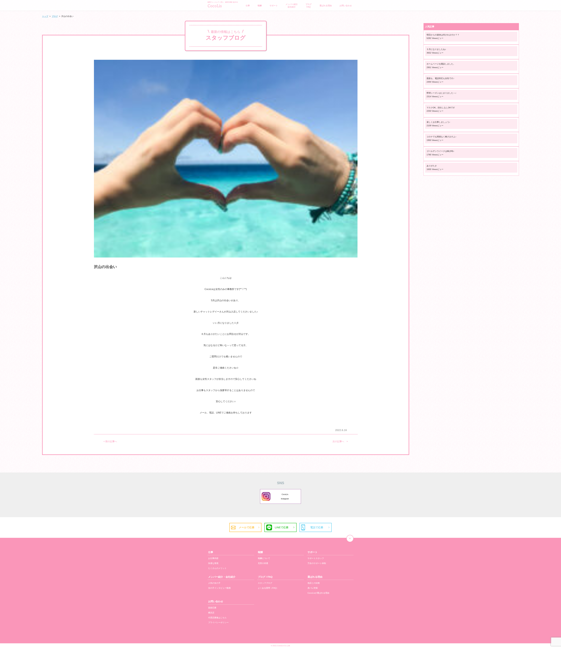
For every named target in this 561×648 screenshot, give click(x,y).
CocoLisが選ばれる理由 (318, 593)
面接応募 (212, 607)
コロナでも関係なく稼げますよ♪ (441, 136)
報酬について (264, 558)
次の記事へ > (340, 441)
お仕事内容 (213, 558)
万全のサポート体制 (317, 563)
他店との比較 (314, 583)
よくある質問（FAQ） (268, 588)
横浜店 (211, 612)
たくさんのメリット (217, 568)
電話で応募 (316, 527)
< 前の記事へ (110, 441)
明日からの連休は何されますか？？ (443, 35)
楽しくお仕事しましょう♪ (438, 122)
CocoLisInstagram (285, 496)
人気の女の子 (214, 583)
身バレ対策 (313, 588)
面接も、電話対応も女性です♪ (440, 78)
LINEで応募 (282, 527)
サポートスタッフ (316, 558)
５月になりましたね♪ (436, 49)
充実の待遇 (263, 563)
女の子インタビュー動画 (219, 588)
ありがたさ (432, 166)
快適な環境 (213, 563)
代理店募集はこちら (217, 617)
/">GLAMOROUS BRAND (222, 5)
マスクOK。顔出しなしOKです (441, 107)
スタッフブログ (265, 583)
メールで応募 (246, 527)
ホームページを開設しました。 (441, 64)
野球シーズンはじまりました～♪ (441, 93)
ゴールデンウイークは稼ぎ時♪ (440, 151)
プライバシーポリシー (218, 622)
